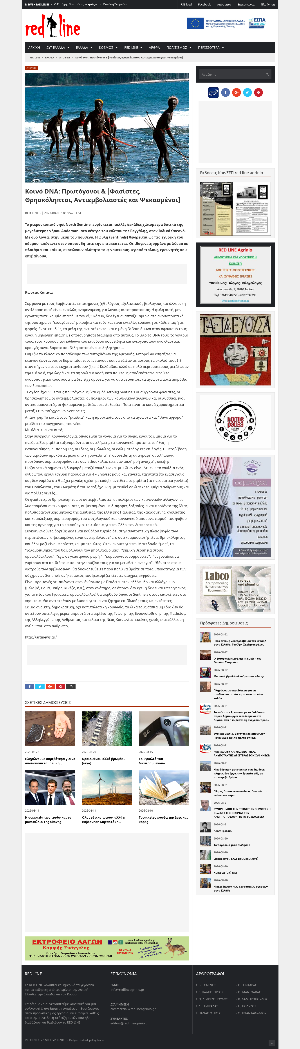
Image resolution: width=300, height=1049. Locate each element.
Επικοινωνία (246, 4)
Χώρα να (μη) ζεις (225, 873)
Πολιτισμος (176, 47)
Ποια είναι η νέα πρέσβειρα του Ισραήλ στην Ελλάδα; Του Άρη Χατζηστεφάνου (240, 643)
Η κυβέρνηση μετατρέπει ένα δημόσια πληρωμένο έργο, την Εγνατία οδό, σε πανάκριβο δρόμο (239, 773)
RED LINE (34, 57)
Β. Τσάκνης (207, 985)
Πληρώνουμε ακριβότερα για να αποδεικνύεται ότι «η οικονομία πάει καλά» (238, 694)
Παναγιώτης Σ (209, 1013)
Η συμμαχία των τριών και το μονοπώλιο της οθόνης (48, 819)
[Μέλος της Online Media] (213, 91)
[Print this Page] (71, 686)
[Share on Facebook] (29, 686)
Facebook (204, 4)
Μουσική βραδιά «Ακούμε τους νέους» (239, 676)
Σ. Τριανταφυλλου (252, 1013)
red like (131, 47)
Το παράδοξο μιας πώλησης (232, 845)
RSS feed (186, 4)
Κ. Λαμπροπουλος (252, 999)
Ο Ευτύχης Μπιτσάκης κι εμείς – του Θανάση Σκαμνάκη (91, 4)
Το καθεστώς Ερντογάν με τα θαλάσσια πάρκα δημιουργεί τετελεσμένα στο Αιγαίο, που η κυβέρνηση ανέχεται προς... (241, 716)
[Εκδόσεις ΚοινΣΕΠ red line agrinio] (235, 208)
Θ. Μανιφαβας (249, 992)
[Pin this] (60, 686)
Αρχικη (34, 47)
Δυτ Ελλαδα (56, 47)
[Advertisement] (107, 274)
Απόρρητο (224, 4)
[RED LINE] (52, 25)
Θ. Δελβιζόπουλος (213, 999)
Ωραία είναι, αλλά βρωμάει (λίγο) (236, 859)
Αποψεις (64, 57)
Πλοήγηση (268, 4)
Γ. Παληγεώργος (211, 992)
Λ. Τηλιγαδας (208, 1006)
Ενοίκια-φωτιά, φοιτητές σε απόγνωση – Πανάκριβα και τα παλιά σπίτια (240, 736)
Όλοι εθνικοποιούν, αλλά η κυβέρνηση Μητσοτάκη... (103, 819)
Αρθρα (154, 47)
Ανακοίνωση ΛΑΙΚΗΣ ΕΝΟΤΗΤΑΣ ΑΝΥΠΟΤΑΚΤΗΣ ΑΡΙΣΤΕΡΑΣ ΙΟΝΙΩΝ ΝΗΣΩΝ (242, 754)
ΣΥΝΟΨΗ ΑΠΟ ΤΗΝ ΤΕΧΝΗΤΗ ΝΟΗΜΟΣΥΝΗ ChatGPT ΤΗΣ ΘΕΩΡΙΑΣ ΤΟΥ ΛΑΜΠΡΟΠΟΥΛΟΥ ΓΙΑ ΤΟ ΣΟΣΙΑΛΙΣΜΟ (242, 813)
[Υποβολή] (265, 74)
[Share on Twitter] (40, 686)
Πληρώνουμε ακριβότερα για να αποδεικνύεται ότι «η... (50, 761)
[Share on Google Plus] (50, 686)
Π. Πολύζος (247, 1006)
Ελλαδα (82, 47)
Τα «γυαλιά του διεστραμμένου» (152, 761)
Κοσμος (106, 47)
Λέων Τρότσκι (223, 831)
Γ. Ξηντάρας (247, 985)
